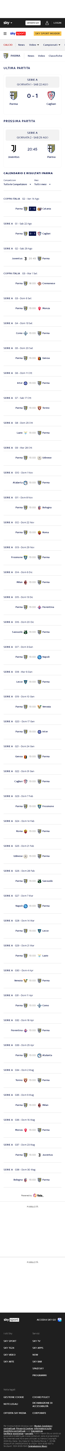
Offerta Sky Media (15, 1413)
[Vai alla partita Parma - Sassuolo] (32, 881)
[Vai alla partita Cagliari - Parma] (32, 782)
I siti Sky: (8, 1333)
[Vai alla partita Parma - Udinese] (32, 458)
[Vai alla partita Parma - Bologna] (32, 508)
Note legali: (10, 1389)
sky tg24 (9, 1348)
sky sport (10, 1341)
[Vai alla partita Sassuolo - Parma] (32, 632)
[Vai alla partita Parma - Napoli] (32, 657)
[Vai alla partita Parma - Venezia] (32, 707)
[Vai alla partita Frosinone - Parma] (32, 558)
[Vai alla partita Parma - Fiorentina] (32, 607)
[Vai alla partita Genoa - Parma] (32, 757)
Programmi (39, 1375)
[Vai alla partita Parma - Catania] (32, 209)
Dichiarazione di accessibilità (42, 1405)
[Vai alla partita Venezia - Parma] (32, 981)
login (57, 22)
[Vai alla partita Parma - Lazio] (32, 956)
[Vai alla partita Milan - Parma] (32, 583)
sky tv (36, 1341)
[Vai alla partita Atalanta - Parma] (32, 483)
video (41, 55)
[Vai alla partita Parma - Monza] (32, 309)
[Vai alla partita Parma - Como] (32, 1006)
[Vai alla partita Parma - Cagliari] (32, 234)
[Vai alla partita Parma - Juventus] (32, 1155)
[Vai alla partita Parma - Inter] (32, 732)
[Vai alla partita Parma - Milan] (32, 1105)
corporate (39, 1413)
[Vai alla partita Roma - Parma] (32, 831)
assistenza (18, 1433)
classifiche (55, 55)
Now (35, 1354)
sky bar (37, 1361)
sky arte (9, 1361)
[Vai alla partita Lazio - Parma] (32, 433)
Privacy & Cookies (24, 1428)
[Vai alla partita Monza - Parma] (32, 1130)
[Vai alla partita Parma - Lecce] (32, 931)
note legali (11, 1404)
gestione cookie (14, 1397)
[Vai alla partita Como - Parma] (32, 334)
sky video (10, 1354)
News (21, 44)
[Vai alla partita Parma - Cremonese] (32, 284)
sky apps (38, 1348)
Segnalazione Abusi (37, 1446)
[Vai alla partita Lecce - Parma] (32, 682)
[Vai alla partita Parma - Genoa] (32, 358)
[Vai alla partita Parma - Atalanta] (32, 1055)
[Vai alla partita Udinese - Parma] (32, 856)
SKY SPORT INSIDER (47, 33)
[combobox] (32, 183)
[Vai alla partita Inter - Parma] (32, 383)
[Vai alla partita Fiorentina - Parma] (32, 1031)
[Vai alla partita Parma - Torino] (32, 408)
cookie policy (41, 1397)
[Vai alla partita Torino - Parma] (32, 1080)
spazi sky (38, 1368)
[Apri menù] (5, 33)
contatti (29, 1433)
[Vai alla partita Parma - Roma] (32, 533)
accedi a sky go (46, 1319)
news (31, 55)
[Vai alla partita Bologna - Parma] (32, 1180)
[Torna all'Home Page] (18, 33)
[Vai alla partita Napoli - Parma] (32, 906)
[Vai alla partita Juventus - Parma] (32, 259)
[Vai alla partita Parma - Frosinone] (32, 806)
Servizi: (36, 1333)
